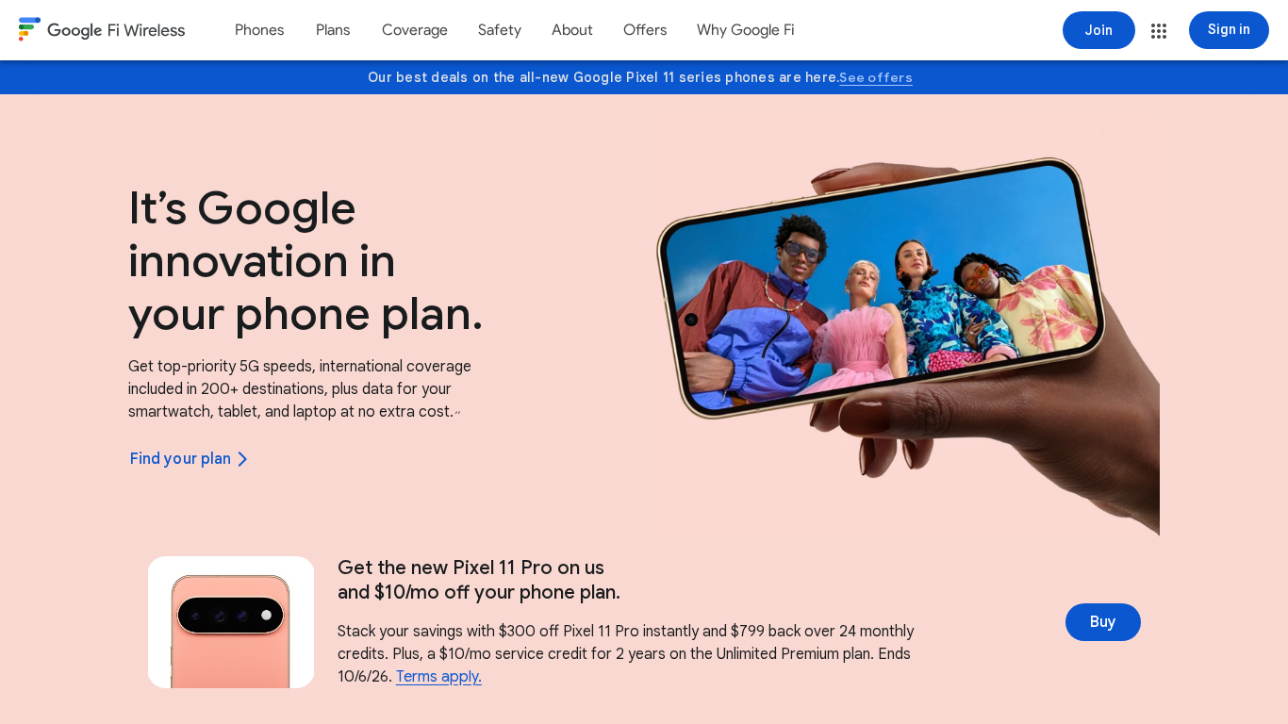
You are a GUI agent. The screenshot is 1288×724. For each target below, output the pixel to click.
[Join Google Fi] (1099, 30)
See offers (876, 77)
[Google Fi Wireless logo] (102, 32)
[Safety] (500, 30)
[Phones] (259, 30)
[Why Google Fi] (745, 30)
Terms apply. (439, 676)
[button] (1159, 31)
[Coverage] (415, 30)
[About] (572, 30)
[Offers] (645, 30)
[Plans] (333, 30)
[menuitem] (259, 30)
